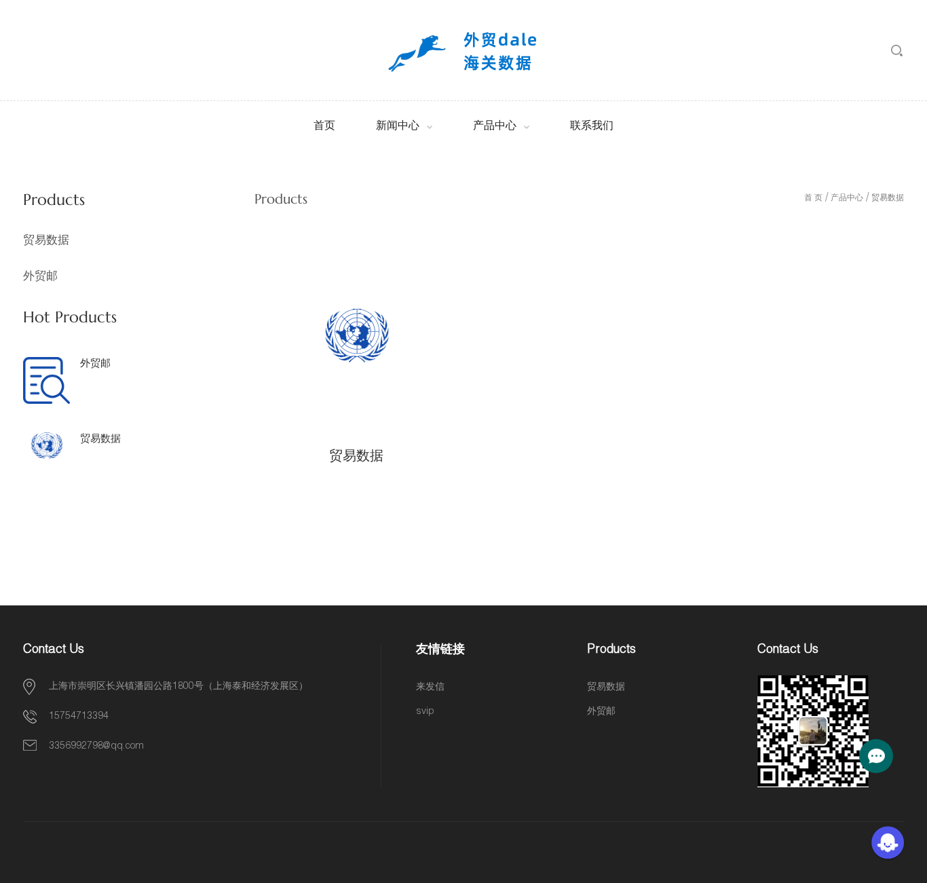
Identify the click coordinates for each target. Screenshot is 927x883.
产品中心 (494, 126)
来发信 (430, 687)
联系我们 (591, 126)
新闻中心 (397, 126)
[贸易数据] (356, 336)
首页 (324, 126)
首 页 (813, 198)
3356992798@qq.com (96, 746)
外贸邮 (40, 276)
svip (425, 712)
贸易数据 (46, 240)
